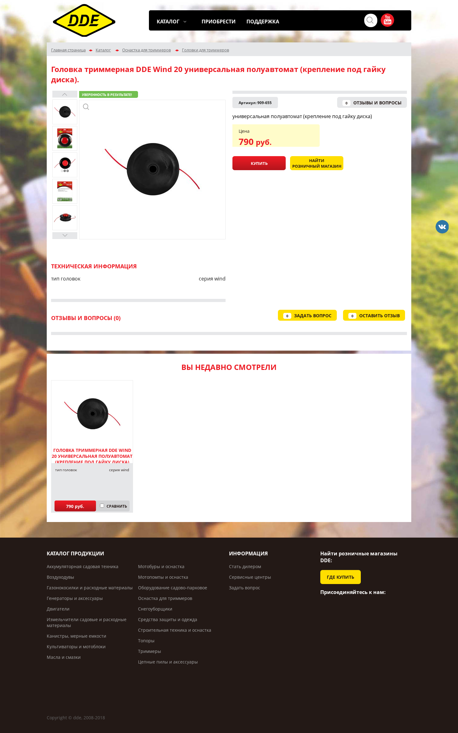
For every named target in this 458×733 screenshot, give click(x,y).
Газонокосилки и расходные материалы (90, 588)
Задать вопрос (244, 588)
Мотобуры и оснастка (161, 566)
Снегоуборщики (155, 609)
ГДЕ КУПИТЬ (340, 577)
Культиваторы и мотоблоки (76, 646)
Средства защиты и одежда (167, 619)
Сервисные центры (250, 577)
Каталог (103, 50)
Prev (64, 94)
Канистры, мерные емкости (76, 636)
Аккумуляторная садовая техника (82, 566)
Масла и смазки (64, 657)
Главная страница (68, 50)
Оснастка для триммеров (146, 50)
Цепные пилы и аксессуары (168, 662)
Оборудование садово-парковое (172, 588)
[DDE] (442, 226)
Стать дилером (245, 566)
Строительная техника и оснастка (174, 630)
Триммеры (149, 651)
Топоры (146, 641)
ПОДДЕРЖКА (262, 21)
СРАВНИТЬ (117, 506)
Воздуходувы (60, 577)
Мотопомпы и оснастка (163, 577)
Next (64, 235)
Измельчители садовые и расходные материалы (86, 622)
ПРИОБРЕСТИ (219, 21)
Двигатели (58, 609)
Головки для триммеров (205, 50)
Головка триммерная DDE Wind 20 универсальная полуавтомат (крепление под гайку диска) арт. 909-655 (92, 459)
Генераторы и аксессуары (75, 598)
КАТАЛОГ (168, 21)
